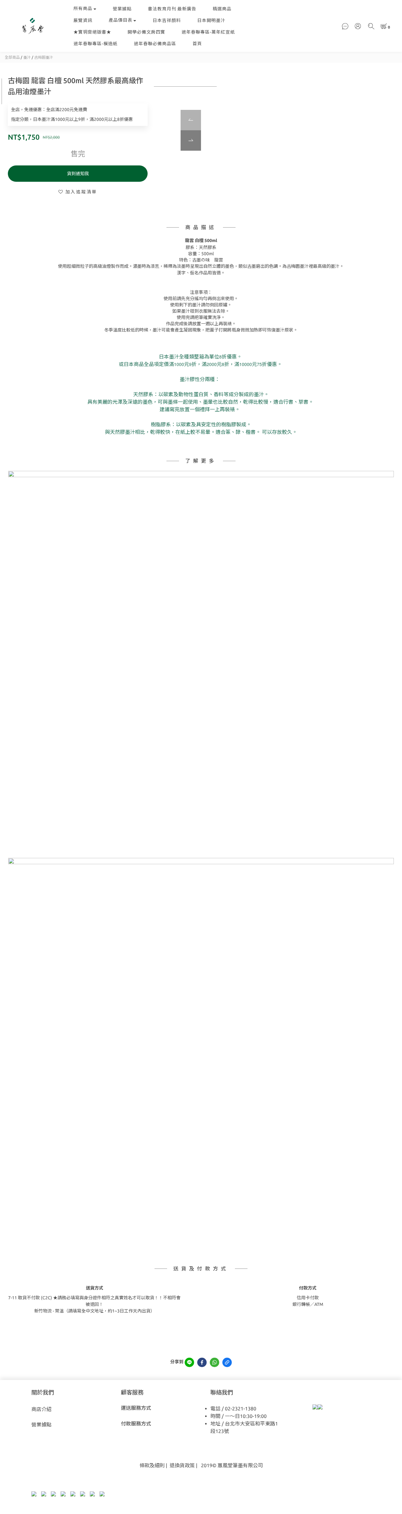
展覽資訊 (82, 20)
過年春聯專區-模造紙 (95, 43)
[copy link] (227, 1362)
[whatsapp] (214, 1362)
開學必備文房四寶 (146, 32)
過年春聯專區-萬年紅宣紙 (208, 32)
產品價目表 (120, 20)
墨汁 (27, 57)
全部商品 (12, 57)
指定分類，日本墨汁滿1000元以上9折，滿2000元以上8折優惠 (72, 119)
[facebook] (202, 1362)
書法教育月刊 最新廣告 (172, 8)
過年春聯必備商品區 (155, 43)
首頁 (197, 43)
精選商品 (222, 8)
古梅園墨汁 (43, 57)
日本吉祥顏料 (167, 20)
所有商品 (82, 8)
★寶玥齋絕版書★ (92, 32)
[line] (189, 1362)
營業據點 (122, 8)
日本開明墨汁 (211, 20)
